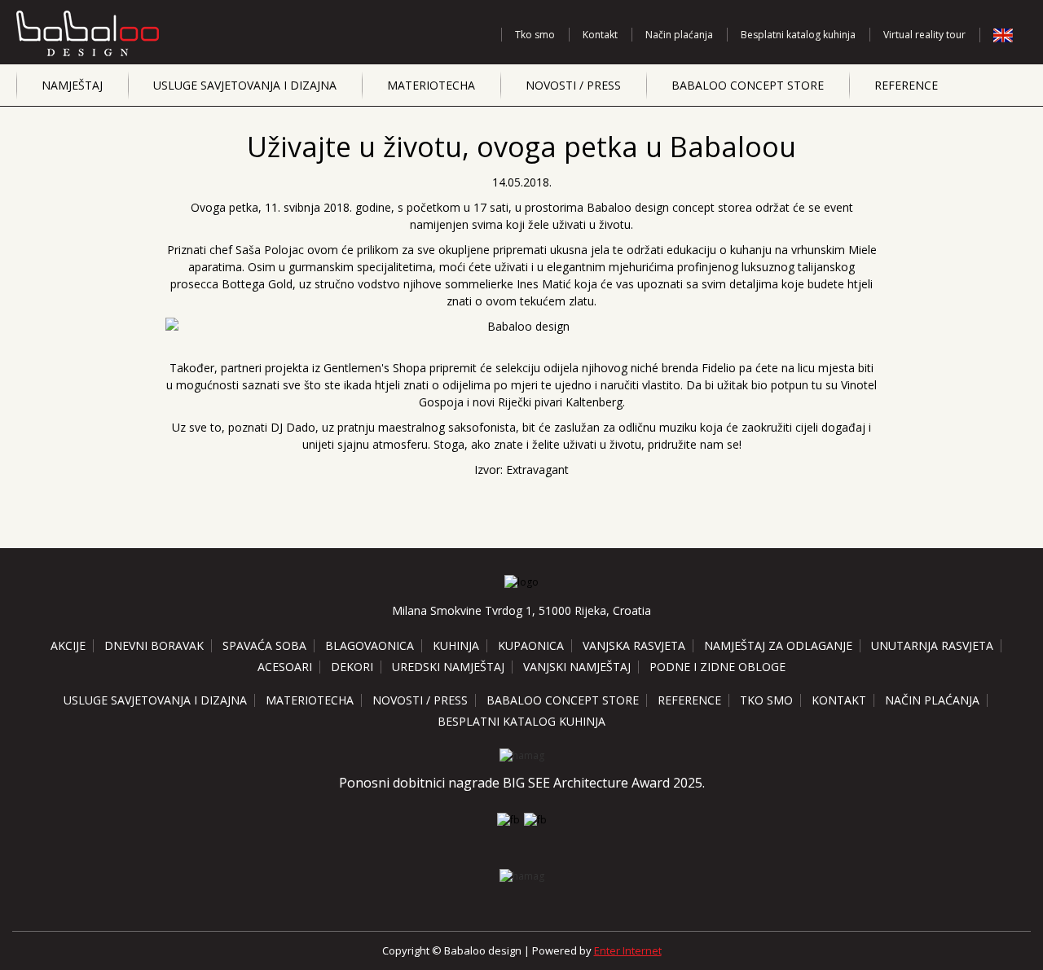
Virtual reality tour (924, 35)
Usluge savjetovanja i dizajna (245, 85)
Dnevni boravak (154, 645)
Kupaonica (531, 645)
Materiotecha (431, 85)
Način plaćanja (679, 35)
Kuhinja (456, 645)
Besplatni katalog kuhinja (798, 35)
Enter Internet (628, 950)
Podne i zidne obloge (717, 666)
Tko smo (535, 35)
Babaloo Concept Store (747, 85)
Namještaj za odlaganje (778, 645)
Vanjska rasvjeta (634, 645)
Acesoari (284, 666)
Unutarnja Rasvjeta (932, 645)
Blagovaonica (369, 645)
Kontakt (600, 35)
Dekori (352, 666)
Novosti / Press (573, 85)
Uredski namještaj (448, 666)
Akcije (68, 645)
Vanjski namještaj (577, 666)
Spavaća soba (264, 645)
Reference (906, 85)
